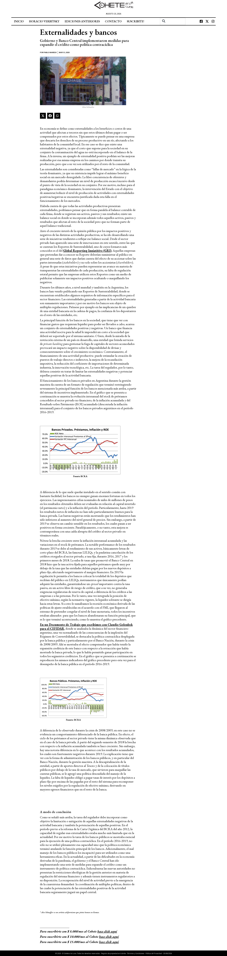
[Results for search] (172, 26)
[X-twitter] (207, 21)
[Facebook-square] (201, 21)
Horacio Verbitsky (44, 21)
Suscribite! (135, 21)
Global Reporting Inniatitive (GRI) (87, 251)
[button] (43, 116)
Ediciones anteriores (82, 21)
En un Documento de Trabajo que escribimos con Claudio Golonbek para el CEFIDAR (86, 627)
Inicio (19, 21)
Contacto (113, 21)
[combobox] (172, 21)
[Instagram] (213, 21)
